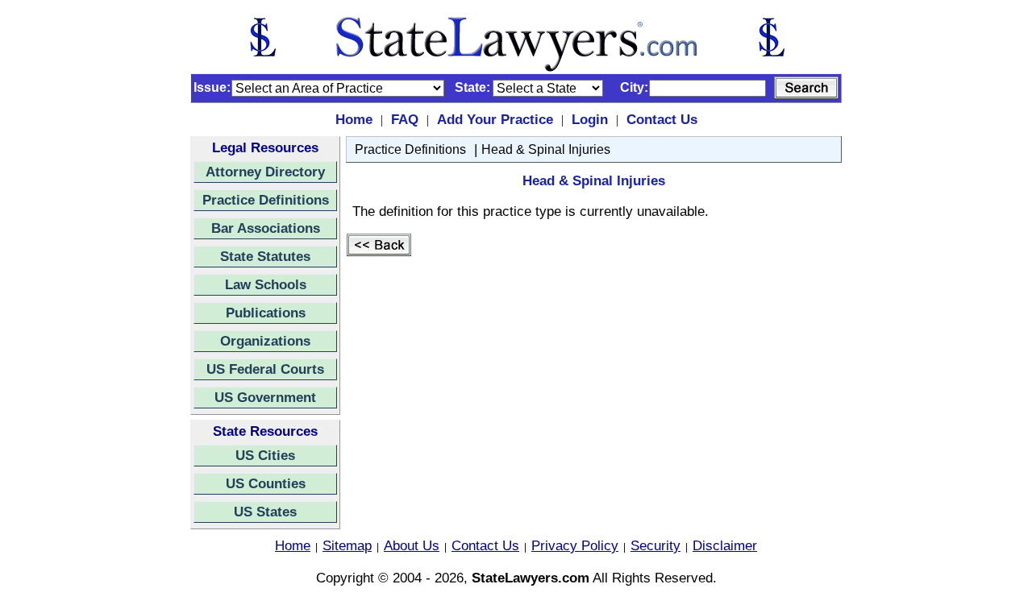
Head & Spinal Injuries (545, 149)
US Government (265, 397)
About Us (411, 545)
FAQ (404, 119)
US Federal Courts (265, 369)
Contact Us (661, 119)
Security (655, 545)
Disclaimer (725, 545)
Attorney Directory (265, 172)
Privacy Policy (574, 545)
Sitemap (347, 545)
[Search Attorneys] (806, 88)
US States (265, 511)
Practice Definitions (265, 200)
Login (590, 119)
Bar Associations (265, 228)
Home (353, 119)
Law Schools (265, 284)
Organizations (265, 341)
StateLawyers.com (530, 578)
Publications (266, 313)
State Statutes (265, 256)
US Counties (266, 483)
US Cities (265, 455)
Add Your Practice (495, 119)
